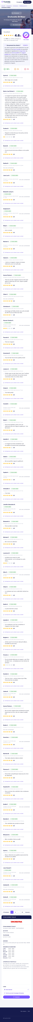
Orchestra (15, 6)
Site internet (9, 989)
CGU (29, 1011)
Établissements (23, 6)
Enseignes (19, 2)
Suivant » (27, 912)
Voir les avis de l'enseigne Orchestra (15, 993)
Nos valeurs (27, 2)
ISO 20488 (26, 39)
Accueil (3, 6)
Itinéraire (17, 997)
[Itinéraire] (28, 20)
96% (7, 69)
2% (18, 69)
